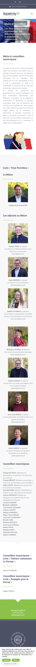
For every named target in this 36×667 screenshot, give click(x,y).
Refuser (16, 660)
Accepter (6, 660)
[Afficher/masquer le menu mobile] (32, 14)
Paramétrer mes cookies (10, 664)
